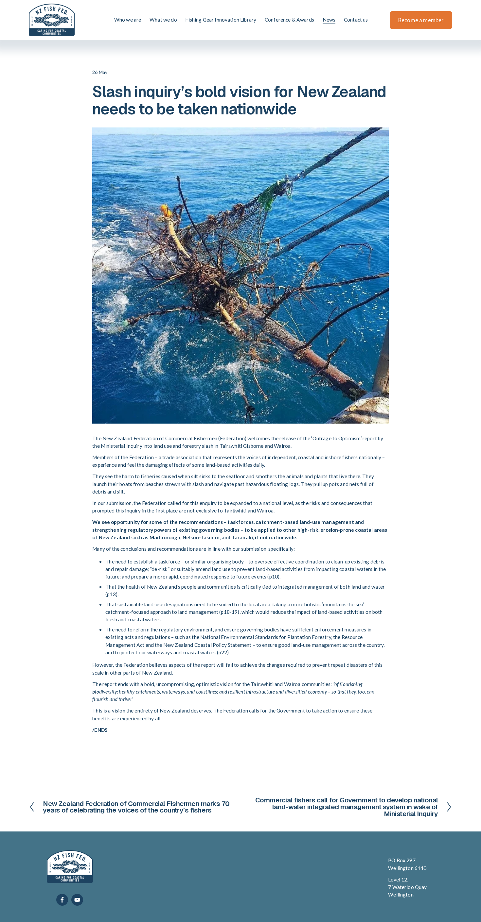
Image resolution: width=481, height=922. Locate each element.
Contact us (356, 20)
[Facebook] (62, 900)
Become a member (420, 20)
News (329, 20)
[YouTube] (77, 900)
